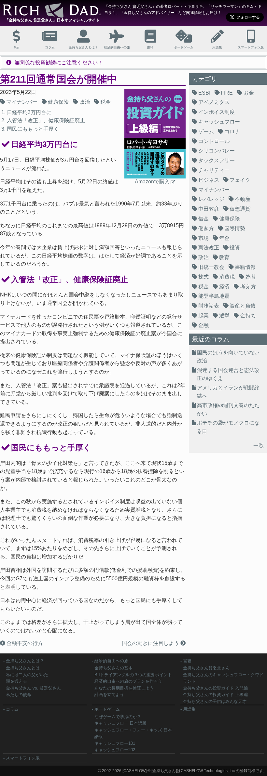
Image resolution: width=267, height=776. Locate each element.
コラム (12, 709)
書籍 (187, 660)
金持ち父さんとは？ (25, 660)
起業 (203, 315)
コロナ (232, 131)
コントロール (214, 141)
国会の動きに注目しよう (151, 643)
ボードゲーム (107, 709)
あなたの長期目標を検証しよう (124, 688)
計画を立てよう (109, 694)
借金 (203, 218)
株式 (203, 277)
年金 (224, 238)
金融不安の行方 (24, 643)
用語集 (189, 709)
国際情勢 (234, 228)
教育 (224, 257)
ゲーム (206, 131)
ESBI (204, 93)
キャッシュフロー (219, 122)
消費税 (227, 277)
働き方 (206, 228)
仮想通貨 (240, 209)
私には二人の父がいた (27, 674)
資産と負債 (243, 306)
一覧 (258, 446)
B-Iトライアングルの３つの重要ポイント (133, 674)
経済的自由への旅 (111, 660)
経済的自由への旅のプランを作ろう (128, 681)
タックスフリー (216, 160)
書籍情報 (245, 267)
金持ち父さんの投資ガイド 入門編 (215, 688)
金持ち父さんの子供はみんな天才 (214, 701)
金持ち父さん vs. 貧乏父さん (33, 688)
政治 (84, 102)
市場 (203, 238)
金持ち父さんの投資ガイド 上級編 (215, 694)
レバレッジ (211, 199)
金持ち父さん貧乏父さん (206, 667)
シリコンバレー (216, 150)
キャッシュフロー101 (114, 743)
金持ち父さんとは (23, 667)
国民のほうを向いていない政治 (228, 357)
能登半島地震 (214, 296)
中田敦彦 (208, 209)
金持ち (248, 315)
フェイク (240, 180)
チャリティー (214, 170)
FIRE (227, 93)
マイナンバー (21, 102)
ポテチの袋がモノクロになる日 (228, 427)
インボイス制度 (216, 112)
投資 (235, 247)
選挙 (224, 315)
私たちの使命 (18, 694)
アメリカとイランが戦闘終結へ (228, 392)
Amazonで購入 (152, 181)
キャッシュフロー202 (114, 749)
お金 (249, 93)
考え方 (248, 286)
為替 (251, 277)
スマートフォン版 (23, 758)
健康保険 (58, 102)
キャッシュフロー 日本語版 (120, 723)
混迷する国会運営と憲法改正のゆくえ (228, 374)
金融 (203, 325)
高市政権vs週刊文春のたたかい (228, 409)
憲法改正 (208, 247)
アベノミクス (214, 102)
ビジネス (208, 180)
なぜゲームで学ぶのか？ (117, 716)
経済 (224, 286)
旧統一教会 (211, 267)
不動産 (242, 199)
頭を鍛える (16, 681)
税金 (105, 102)
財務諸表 (208, 306)
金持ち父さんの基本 (113, 667)
